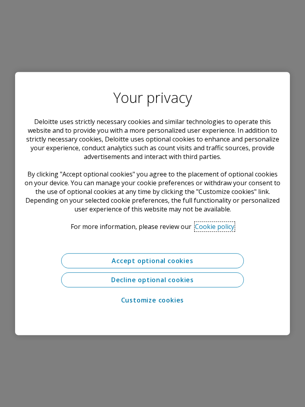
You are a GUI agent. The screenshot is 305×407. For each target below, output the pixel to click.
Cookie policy (214, 226)
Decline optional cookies (152, 279)
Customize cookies (152, 300)
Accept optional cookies (152, 260)
